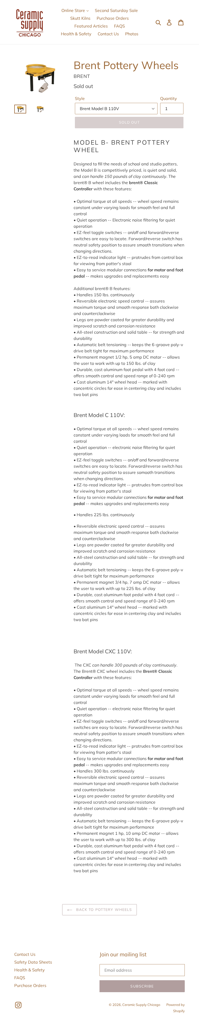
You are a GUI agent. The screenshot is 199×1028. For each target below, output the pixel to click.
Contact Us (108, 33)
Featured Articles (91, 26)
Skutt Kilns (80, 18)
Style (80, 98)
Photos (131, 33)
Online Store (73, 10)
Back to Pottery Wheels (103, 909)
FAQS (119, 26)
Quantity (168, 98)
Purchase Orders (113, 18)
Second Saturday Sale (116, 10)
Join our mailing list (123, 954)
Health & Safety (76, 33)
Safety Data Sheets (33, 962)
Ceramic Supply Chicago (141, 1005)
